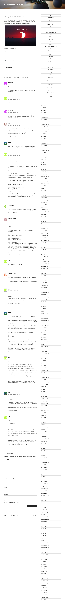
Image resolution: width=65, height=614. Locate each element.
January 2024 (43, 174)
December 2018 (44, 318)
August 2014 (43, 441)
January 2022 (43, 230)
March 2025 (43, 140)
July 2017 (42, 358)
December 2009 (44, 573)
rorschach (8, 69)
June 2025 (43, 133)
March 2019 (43, 311)
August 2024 (43, 157)
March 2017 (43, 367)
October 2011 (43, 521)
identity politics (50, 41)
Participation (50, 69)
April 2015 (43, 422)
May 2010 (43, 561)
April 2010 (43, 564)
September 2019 (44, 297)
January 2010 (43, 571)
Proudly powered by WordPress (9, 611)
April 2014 (43, 450)
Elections (50, 29)
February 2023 (44, 200)
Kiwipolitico (13, 4)
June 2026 (43, 107)
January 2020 (43, 287)
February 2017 (43, 370)
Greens (50, 36)
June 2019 (43, 304)
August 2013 (43, 469)
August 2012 (43, 497)
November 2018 (44, 320)
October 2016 (43, 379)
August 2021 (43, 242)
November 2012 (44, 490)
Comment (6, 459)
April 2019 (43, 308)
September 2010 (44, 552)
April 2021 (43, 252)
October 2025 (43, 126)
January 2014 (43, 457)
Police (51, 72)
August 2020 (43, 270)
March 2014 (43, 453)
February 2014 (43, 455)
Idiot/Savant (50, 42)
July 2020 (43, 273)
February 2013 (43, 483)
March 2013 (43, 481)
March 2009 (43, 594)
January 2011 (43, 542)
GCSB (51, 34)
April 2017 (43, 365)
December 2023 (44, 176)
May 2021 (43, 249)
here (15, 48)
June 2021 (43, 247)
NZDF (51, 64)
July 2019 (42, 301)
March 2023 (43, 197)
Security (50, 84)
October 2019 (43, 294)
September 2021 (44, 240)
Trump (50, 94)
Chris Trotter (51, 20)
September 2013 (44, 467)
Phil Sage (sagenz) (12, 273)
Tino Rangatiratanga (50, 92)
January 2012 (43, 514)
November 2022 (44, 207)
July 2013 (42, 471)
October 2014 (43, 436)
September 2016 (44, 382)
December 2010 (44, 545)
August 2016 (43, 384)
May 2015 (43, 419)
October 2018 (43, 323)
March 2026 (43, 114)
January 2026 (43, 119)
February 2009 (44, 597)
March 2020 (43, 282)
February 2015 (43, 427)
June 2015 (43, 417)
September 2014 (44, 438)
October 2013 (43, 464)
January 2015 (43, 429)
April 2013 (43, 479)
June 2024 (43, 162)
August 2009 (43, 583)
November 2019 (44, 292)
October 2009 (43, 578)
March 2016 (43, 396)
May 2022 (43, 221)
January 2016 (43, 401)
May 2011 (43, 533)
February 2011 (43, 540)
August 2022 (43, 214)
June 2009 (43, 587)
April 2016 (43, 393)
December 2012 (44, 488)
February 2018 (43, 341)
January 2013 (43, 486)
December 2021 (44, 233)
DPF (50, 26)
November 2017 (44, 348)
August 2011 (43, 526)
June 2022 (43, 218)
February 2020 (44, 285)
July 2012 (42, 500)
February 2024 (44, 171)
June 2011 (43, 531)
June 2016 (43, 389)
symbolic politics (50, 87)
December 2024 (44, 148)
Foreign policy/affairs (50, 32)
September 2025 (44, 129)
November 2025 (44, 124)
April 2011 (43, 535)
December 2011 (44, 516)
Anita (9, 142)
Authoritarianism (51, 17)
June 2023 (43, 190)
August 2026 (43, 103)
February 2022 (43, 228)
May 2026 (43, 110)
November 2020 (44, 263)
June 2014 (43, 445)
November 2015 (44, 405)
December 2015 (44, 403)
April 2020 (43, 280)
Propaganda (9, 67)
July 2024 (42, 159)
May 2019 (43, 306)
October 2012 (43, 493)
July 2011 (42, 528)
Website (6, 494)
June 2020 (43, 275)
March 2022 (43, 226)
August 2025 (43, 131)
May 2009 (43, 590)
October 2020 (43, 266)
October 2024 (43, 152)
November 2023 (44, 178)
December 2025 (44, 122)
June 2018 (43, 332)
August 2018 (43, 327)
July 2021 (42, 244)
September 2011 (44, 523)
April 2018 (43, 337)
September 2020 (44, 268)
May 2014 (43, 448)
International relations (51, 46)
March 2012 (43, 509)
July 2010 (42, 557)
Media (51, 58)
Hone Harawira (51, 39)
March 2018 (43, 339)
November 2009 (44, 576)
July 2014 (42, 443)
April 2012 (43, 507)
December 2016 (44, 374)
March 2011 (43, 538)
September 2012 (44, 495)
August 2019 (43, 299)
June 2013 (43, 474)
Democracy (50, 24)
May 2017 (43, 363)
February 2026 (44, 117)
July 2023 (42, 188)
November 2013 (44, 462)
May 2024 (43, 164)
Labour (51, 54)
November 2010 (44, 547)
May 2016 (43, 391)
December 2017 (44, 346)
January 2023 (43, 202)
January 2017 (43, 372)
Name (5, 481)
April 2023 (43, 195)
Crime (51, 22)
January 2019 (43, 315)
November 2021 (44, 235)
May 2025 (43, 136)
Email (5, 487)
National (50, 62)
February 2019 (43, 313)
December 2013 (44, 460)
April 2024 (43, 166)
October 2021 (43, 237)
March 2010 (43, 566)
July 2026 (42, 105)
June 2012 (43, 502)
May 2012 (43, 505)
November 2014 (44, 434)
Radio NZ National (50, 77)
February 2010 (44, 568)
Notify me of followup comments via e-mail (14, 478)
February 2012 (43, 512)
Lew (9, 357)
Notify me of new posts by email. (11, 502)
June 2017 (43, 360)
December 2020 (44, 261)
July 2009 (43, 585)
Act (50, 15)
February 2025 (44, 143)
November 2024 (44, 150)
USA (51, 96)
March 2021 (43, 254)
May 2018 (43, 334)
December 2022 (44, 204)
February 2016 (43, 398)
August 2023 (43, 185)
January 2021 (43, 259)
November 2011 (44, 519)
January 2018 (43, 344)
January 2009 (43, 599)
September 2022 (44, 211)
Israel (50, 48)
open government (51, 67)
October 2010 (43, 549)
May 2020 (43, 278)
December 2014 (44, 431)
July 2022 (42, 216)
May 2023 (43, 192)
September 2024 (44, 155)
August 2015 (43, 412)
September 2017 (44, 353)
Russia (51, 82)
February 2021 (43, 256)
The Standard (50, 90)
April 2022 (43, 223)
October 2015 (43, 408)
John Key (50, 50)
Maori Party (51, 56)
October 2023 (43, 181)
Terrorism (50, 89)
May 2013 (43, 476)
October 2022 (43, 209)
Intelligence (50, 44)
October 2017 (43, 351)
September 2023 (44, 183)
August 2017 (43, 356)
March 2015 (43, 424)
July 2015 (42, 415)
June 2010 (43, 559)
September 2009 (44, 580)
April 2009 (43, 592)
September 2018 (44, 325)
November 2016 (44, 377)
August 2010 (43, 554)
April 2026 (43, 112)
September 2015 (44, 410)
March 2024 (43, 169)
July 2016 (42, 386)
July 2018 (42, 330)
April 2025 (43, 138)
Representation (51, 80)
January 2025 (43, 145)
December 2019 (44, 289)
